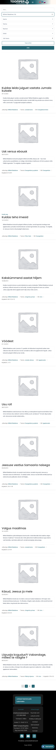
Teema (5, 24)
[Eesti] (42, 2)
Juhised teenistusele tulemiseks (24, 700)
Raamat (5, 29)
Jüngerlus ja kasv (30, 297)
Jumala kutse (29, 109)
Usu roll (7, 404)
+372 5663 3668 (21, 715)
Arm (41, 297)
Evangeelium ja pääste (31, 170)
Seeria (5, 19)
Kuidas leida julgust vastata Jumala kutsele (26, 89)
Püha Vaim (28, 236)
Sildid (4, 33)
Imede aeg (5, 214)
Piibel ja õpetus (29, 676)
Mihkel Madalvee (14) (9, 14)
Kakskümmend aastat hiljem (22, 278)
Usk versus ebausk (14, 151)
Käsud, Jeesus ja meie (17, 591)
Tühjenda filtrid (28, 43)
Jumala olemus (29, 360)
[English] (40, 2)
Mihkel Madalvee (13, 109)
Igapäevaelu (42, 360)
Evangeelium (47, 170)
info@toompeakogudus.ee (21, 713)
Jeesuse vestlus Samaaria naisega (26, 465)
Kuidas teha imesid (15, 217)
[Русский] (45, 2)
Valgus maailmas (14, 528)
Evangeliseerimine (43, 109)
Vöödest (7, 341)
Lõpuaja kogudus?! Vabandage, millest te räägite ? (24, 656)
